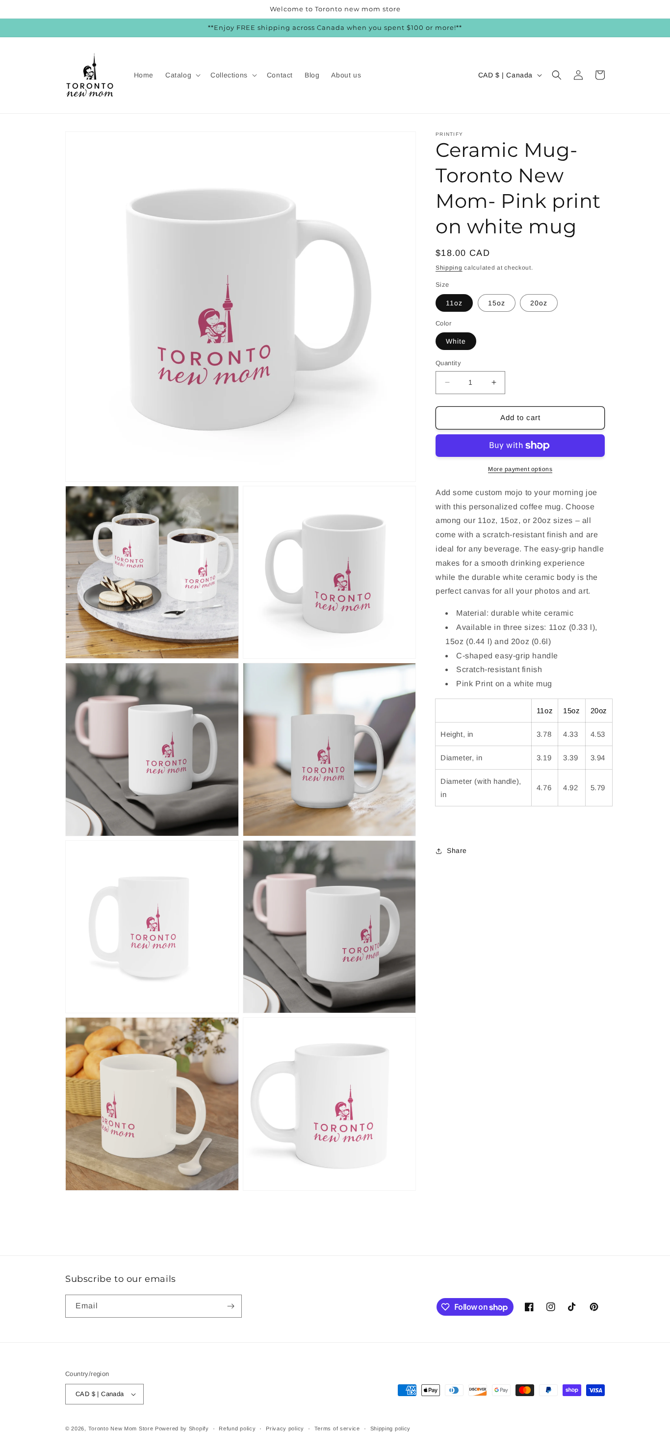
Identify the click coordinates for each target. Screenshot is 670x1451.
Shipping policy (390, 1428)
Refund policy (237, 1428)
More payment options (520, 469)
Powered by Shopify (182, 1428)
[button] (182, 75)
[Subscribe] (230, 1306)
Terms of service (337, 1428)
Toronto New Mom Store (121, 1428)
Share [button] (457, 850)
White (456, 341)
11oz (454, 303)
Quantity (448, 363)
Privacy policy (285, 1428)
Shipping (449, 267)
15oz (496, 303)
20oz (538, 303)
